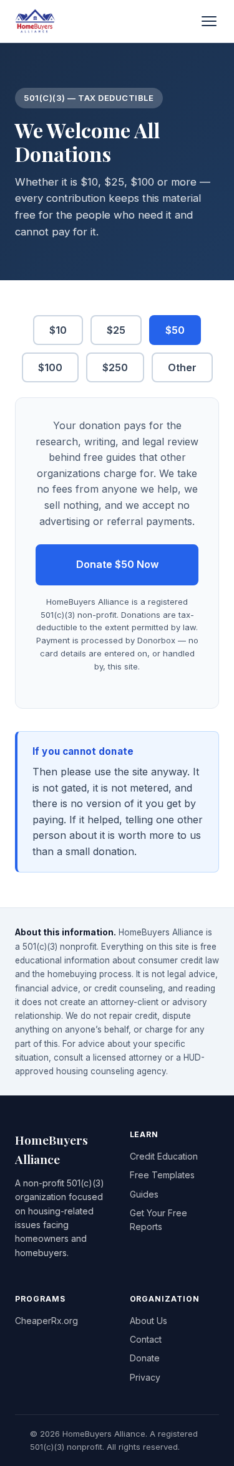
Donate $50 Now (117, 564)
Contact (146, 1339)
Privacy (145, 1377)
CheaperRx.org (46, 1320)
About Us (148, 1320)
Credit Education (164, 1156)
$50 (175, 330)
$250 (115, 367)
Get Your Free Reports (158, 1220)
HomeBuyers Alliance (51, 1149)
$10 (58, 330)
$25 (116, 330)
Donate (145, 1358)
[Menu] (209, 21)
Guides (144, 1194)
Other (182, 367)
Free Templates (162, 1175)
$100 (50, 367)
